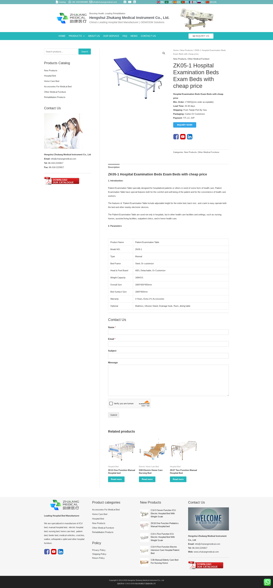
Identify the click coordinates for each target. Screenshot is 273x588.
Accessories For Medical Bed (58, 86)
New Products (50, 70)
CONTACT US (148, 36)
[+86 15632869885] (69, 2)
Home (176, 50)
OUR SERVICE (111, 36)
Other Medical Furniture (55, 92)
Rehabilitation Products (54, 97)
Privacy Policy (99, 550)
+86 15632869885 (80, 2)
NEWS (134, 36)
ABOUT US (94, 36)
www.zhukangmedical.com (206, 552)
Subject (112, 351)
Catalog (62, 2)
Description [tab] (114, 167)
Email (111, 339)
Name (112, 327)
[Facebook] (176, 136)
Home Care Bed (51, 81)
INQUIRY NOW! (184, 125)
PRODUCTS (75, 36)
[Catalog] (56, 2)
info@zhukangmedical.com (105, 2)
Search (84, 51)
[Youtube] (183, 136)
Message (113, 362)
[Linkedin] (190, 136)
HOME (62, 36)
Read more (116, 479)
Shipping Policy (99, 554)
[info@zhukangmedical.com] (90, 2)
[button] (76, 36)
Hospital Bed (50, 76)
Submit (113, 415)
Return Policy (98, 558)
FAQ (125, 36)
